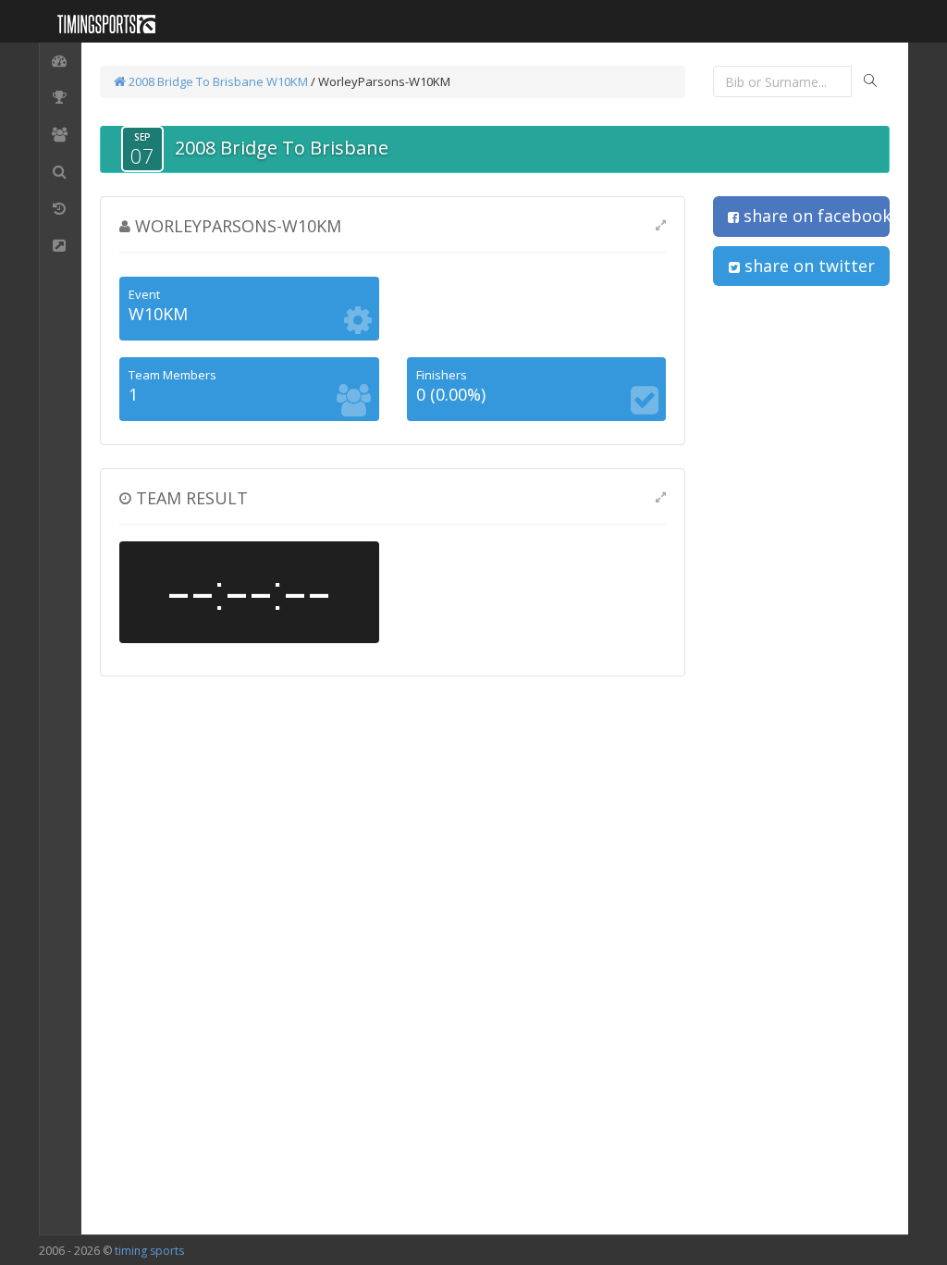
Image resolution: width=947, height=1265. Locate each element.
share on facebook (814, 216)
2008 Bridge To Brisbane (195, 81)
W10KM (287, 81)
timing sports (149, 1251)
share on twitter (807, 265)
